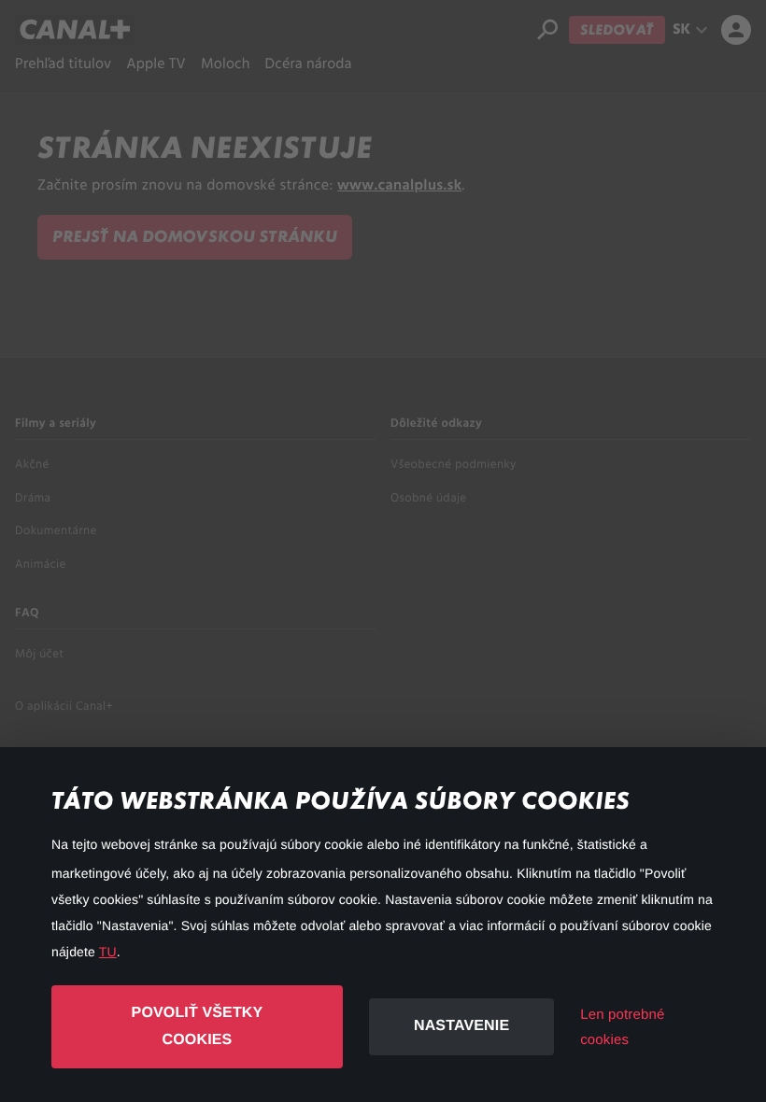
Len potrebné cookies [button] (622, 1027)
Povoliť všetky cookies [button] (197, 1026)
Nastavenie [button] (461, 1026)
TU (108, 951)
